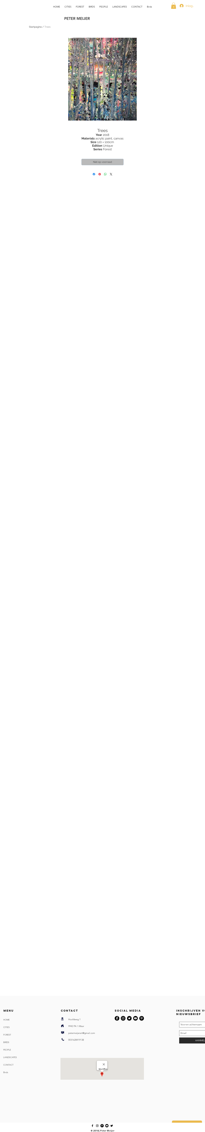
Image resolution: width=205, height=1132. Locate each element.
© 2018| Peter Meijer (102, 1130)
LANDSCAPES (10, 1057)
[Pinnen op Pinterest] (99, 174)
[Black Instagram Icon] (97, 1125)
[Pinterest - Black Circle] (141, 1018)
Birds (5, 1072)
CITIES (6, 1027)
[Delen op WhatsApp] (105, 174)
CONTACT (8, 1064)
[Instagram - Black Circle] (123, 1018)
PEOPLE (7, 1049)
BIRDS (6, 1042)
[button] (173, 6)
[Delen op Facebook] (94, 174)
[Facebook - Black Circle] (117, 1018)
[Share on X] (111, 174)
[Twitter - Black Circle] (129, 1018)
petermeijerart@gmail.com (81, 1033)
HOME (6, 1019)
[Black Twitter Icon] (111, 1125)
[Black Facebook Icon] (92, 1125)
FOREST (7, 1034)
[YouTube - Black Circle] (135, 1018)
